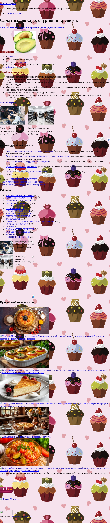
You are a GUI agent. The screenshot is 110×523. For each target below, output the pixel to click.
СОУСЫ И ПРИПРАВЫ (18, 232)
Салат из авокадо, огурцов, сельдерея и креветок (29, 151)
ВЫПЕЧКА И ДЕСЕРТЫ (18, 200)
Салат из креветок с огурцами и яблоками (26, 171)
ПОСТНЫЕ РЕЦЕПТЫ (17, 237)
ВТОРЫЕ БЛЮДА (15, 206)
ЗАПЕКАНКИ (13, 219)
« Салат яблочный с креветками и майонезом (22, 182)
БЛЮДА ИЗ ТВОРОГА (17, 224)
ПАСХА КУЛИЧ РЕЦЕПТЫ (20, 229)
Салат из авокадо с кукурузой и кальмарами (27, 161)
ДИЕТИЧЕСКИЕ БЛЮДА (19, 216)
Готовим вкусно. (8, 102)
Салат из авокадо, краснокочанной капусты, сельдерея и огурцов (37, 156)
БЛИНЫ (10, 226)
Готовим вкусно (8, 3)
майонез (10, 67)
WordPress (17, 516)
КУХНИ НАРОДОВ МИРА (19, 213)
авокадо (11, 56)
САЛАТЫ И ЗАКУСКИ (17, 203)
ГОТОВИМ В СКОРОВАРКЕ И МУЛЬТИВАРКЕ (30, 221)
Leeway (27, 516)
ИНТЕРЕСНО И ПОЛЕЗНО (23, 179)
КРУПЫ (10, 234)
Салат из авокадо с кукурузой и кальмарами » (22, 184)
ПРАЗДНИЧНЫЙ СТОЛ (18, 211)
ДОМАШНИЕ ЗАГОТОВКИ (20, 198)
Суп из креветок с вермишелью (21, 166)
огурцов (24, 62)
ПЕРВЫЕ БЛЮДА (15, 208)
